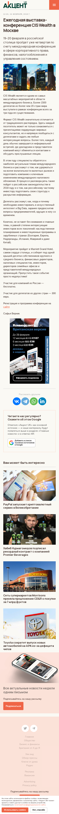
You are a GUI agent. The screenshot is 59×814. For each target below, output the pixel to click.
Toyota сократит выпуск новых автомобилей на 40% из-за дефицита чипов (28, 646)
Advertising (29, 781)
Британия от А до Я (29, 748)
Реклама (29, 771)
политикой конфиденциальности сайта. (30, 805)
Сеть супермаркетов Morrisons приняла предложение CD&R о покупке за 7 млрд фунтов (29, 599)
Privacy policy (29, 785)
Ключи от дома (29, 761)
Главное (29, 736)
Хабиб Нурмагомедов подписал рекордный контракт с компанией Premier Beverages (26, 551)
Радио (29, 765)
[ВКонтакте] (17, 401)
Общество (29, 740)
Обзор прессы (29, 758)
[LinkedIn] (42, 401)
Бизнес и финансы (30, 744)
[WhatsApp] (34, 401)
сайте (6, 306)
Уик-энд (29, 754)
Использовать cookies (15, 810)
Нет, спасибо (38, 810)
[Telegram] (25, 401)
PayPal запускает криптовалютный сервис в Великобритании (27, 506)
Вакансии (29, 775)
